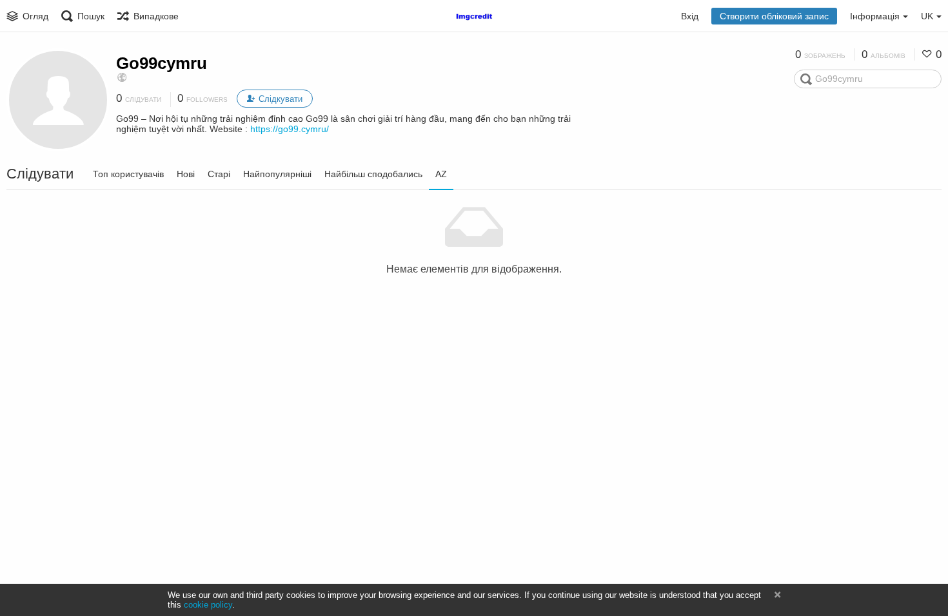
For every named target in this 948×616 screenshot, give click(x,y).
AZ (441, 174)
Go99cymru (161, 63)
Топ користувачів (128, 174)
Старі (219, 174)
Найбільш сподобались (373, 174)
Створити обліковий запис (774, 16)
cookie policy (208, 605)
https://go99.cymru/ (289, 129)
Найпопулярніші (277, 174)
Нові (186, 174)
